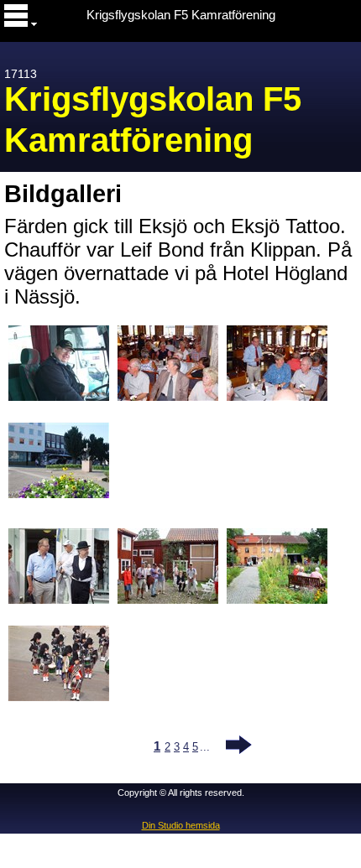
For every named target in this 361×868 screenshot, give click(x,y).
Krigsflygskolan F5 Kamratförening (180, 15)
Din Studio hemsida (181, 825)
